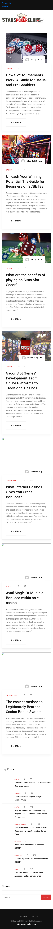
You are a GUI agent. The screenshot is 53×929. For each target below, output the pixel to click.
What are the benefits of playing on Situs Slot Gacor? (25, 280)
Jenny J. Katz (36, 60)
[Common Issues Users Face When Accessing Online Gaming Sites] (7, 873)
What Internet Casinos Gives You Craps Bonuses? (24, 492)
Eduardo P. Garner (34, 161)
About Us (5, 6)
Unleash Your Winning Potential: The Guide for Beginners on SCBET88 (25, 181)
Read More (16, 122)
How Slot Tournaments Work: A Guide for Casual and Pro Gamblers (26, 80)
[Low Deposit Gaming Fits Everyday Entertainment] (7, 797)
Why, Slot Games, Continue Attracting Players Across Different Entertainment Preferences (31, 813)
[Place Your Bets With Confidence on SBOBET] (7, 845)
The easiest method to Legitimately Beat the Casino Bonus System (24, 707)
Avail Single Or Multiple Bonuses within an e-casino (24, 598)
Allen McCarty (36, 471)
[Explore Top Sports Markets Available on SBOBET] (7, 859)
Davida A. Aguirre (34, 358)
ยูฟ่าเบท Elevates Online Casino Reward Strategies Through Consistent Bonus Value (31, 831)
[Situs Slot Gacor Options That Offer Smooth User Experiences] (7, 783)
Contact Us (6, 3)
